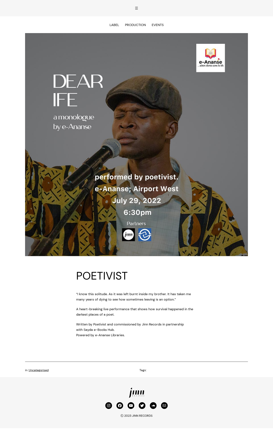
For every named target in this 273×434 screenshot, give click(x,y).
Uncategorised (39, 370)
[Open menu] (136, 8)
